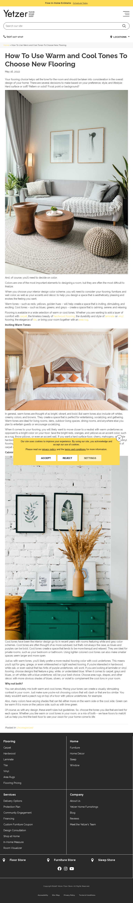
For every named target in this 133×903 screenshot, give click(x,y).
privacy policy (49, 449)
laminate (109, 316)
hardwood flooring (64, 316)
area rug (83, 319)
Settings (90, 458)
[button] (124, 26)
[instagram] (65, 869)
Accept (46, 458)
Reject (67, 458)
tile (35, 319)
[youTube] (71, 869)
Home (6, 45)
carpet (23, 316)
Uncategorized (24, 727)
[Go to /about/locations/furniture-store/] (66, 860)
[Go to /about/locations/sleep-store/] (110, 860)
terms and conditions (75, 449)
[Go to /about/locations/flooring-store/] (22, 860)
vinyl (120, 316)
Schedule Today (80, 3)
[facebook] (59, 869)
